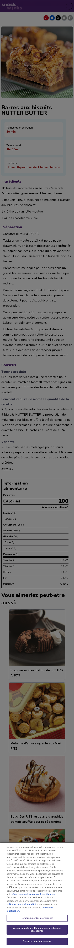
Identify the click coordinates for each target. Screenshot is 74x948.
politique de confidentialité (21, 904)
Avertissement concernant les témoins (33, 894)
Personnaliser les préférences (37, 918)
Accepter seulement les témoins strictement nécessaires (37, 930)
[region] (37, 895)
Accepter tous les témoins (37, 941)
